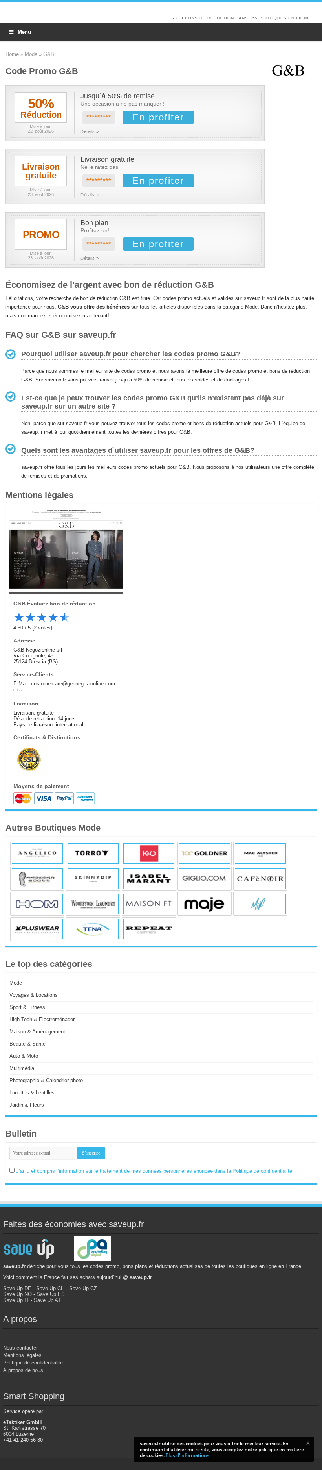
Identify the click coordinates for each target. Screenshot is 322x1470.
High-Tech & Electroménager (42, 1019)
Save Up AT (47, 1300)
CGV (18, 690)
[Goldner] (204, 853)
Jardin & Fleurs (26, 1105)
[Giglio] (204, 878)
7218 (177, 18)
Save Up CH (50, 1288)
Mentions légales (22, 1355)
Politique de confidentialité (33, 1363)
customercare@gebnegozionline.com (73, 684)
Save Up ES (51, 1294)
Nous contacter (20, 1348)
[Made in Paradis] (260, 903)
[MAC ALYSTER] (260, 853)
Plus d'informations (187, 1455)
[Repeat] (149, 929)
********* (98, 117)
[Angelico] (37, 853)
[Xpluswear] (37, 929)
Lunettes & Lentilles (32, 1093)
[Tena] (93, 929)
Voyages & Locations (33, 995)
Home (12, 54)
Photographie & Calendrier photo (46, 1080)
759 (254, 18)
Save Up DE (17, 1288)
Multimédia (21, 1068)
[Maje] (204, 903)
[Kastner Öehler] (149, 853)
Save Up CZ (83, 1288)
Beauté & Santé (27, 1044)
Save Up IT (16, 1300)
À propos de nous (23, 1370)
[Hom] (37, 903)
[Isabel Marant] (149, 878)
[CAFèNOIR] (260, 878)
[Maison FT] (149, 903)
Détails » (89, 131)
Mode (31, 54)
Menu (24, 31)
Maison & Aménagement (37, 1032)
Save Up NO (17, 1294)
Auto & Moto (23, 1056)
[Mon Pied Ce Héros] (37, 878)
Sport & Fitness (27, 1007)
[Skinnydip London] (93, 878)
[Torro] (93, 853)
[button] (308, 1443)
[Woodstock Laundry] (93, 903)
